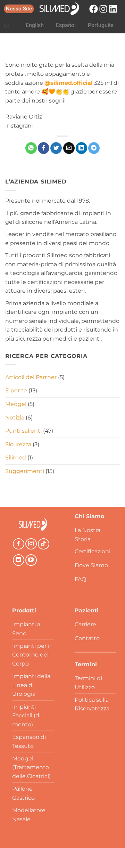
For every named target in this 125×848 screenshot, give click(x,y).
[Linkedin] (113, 9)
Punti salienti (23, 430)
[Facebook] (93, 9)
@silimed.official (68, 83)
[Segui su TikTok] (43, 544)
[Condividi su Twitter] (56, 148)
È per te (16, 390)
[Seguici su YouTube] (31, 560)
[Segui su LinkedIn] (18, 560)
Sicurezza (18, 444)
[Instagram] (103, 9)
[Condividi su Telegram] (94, 148)
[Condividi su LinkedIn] (81, 148)
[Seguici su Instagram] (31, 544)
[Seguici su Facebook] (18, 544)
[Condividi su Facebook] (43, 148)
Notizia (14, 417)
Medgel (15, 404)
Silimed (15, 457)
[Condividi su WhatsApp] (31, 148)
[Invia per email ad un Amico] (69, 148)
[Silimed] (33, 524)
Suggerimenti (24, 471)
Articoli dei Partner (31, 377)
